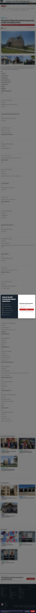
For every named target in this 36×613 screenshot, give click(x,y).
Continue (26, 309)
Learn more (7, 611)
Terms (28, 311)
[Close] (33, 296)
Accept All (33, 611)
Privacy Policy (31, 311)
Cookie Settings (27, 611)
